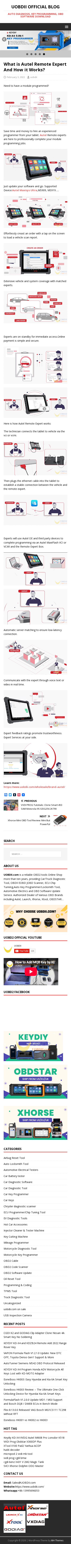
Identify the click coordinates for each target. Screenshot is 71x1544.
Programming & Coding (17, 1285)
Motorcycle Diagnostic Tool (20, 1248)
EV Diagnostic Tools (15, 1218)
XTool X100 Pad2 (14, 1445)
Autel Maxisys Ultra (24, 190)
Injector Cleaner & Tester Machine (24, 1230)
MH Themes (57, 1540)
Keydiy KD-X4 (11, 1437)
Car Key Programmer (16, 1194)
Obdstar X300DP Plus (29, 1441)
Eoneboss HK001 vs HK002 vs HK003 (26, 1420)
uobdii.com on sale (15, 1309)
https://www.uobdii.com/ (29, 1486)
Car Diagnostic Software (18, 1182)
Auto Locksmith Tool (16, 1164)
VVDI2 (23, 1437)
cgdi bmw (20, 1458)
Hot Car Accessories (15, 1224)
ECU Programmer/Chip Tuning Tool (24, 1212)
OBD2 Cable (11, 1260)
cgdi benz (9, 1462)
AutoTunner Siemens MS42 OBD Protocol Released (34, 1363)
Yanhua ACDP (33, 1445)
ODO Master (36, 1466)
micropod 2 (10, 1453)
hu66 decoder (12, 1449)
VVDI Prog (10, 1441)
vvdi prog (9, 1458)
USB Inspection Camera (18, 1315)
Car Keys (9, 1200)
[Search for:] (35, 854)
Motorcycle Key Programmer (21, 1254)
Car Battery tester (14, 1176)
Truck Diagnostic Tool (17, 1297)
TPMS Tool (10, 1291)
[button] (66, 26)
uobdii (33, 77)
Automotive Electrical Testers (21, 1170)
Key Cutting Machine (16, 1236)
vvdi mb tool (25, 1453)
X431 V (19, 1462)
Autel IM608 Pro (37, 1437)
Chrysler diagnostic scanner (20, 1206)
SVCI (6, 1466)
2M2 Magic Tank (34, 1462)
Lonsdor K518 (56, 1437)
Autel (43, 135)
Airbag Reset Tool (14, 1158)
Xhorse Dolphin (19, 1466)
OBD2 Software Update (18, 1273)
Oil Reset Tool (12, 1279)
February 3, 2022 (16, 77)
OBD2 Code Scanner (16, 1267)
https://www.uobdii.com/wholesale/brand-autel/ (34, 787)
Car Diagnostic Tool (15, 1188)
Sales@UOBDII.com (24, 1482)
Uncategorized (12, 1303)
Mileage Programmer (16, 1242)
